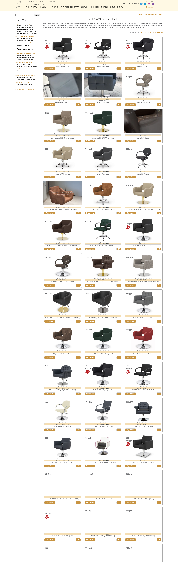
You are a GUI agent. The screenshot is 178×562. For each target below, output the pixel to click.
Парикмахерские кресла (25, 26)
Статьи (112, 7)
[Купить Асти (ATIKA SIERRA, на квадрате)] (118, 538)
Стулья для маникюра (24, 77)
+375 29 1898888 (147, 1)
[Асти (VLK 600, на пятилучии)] (143, 157)
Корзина (150, 7)
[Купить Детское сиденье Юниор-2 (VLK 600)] (118, 466)
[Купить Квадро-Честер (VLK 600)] (118, 502)
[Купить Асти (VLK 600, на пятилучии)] (159, 177)
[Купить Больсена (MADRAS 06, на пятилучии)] (78, 104)
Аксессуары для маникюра (26, 79)
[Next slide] (79, 49)
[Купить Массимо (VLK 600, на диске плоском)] (118, 321)
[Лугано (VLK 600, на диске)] (103, 374)
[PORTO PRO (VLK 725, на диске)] (143, 302)
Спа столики (21, 73)
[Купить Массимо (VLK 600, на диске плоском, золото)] (78, 321)
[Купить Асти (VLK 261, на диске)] (78, 429)
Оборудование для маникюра (25, 75)
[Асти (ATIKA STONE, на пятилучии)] (143, 85)
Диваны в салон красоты (25, 84)
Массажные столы (23, 64)
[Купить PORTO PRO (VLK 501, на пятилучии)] (118, 104)
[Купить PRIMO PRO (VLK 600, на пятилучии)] (78, 68)
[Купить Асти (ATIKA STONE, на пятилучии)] (159, 104)
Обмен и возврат (95, 7)
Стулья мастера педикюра (25, 58)
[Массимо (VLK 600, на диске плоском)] (103, 302)
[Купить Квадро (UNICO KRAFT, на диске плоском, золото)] (78, 141)
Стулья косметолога (24, 51)
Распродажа (19, 87)
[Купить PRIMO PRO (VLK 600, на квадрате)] (159, 466)
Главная (29, 7)
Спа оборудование (21, 69)
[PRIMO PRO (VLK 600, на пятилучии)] (62, 49)
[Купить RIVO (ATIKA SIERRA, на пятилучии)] (118, 213)
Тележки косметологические (27, 49)
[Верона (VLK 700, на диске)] (143, 410)
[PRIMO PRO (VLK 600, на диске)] (143, 229)
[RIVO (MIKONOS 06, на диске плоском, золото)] (143, 193)
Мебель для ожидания (22, 82)
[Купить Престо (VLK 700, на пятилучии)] (159, 141)
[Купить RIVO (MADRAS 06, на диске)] (118, 357)
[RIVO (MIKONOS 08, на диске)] (143, 338)
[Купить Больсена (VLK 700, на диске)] (78, 466)
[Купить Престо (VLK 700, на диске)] (118, 429)
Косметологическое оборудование (27, 43)
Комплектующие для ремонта (27, 34)
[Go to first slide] (79, 85)
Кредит (105, 7)
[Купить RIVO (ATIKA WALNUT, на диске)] (78, 357)
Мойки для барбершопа (25, 40)
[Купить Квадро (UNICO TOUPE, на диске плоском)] (159, 285)
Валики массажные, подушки (27, 66)
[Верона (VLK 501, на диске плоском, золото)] (103, 265)
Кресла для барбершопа (25, 38)
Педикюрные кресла (24, 55)
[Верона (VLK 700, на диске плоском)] (62, 374)
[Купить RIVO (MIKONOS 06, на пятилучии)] (78, 177)
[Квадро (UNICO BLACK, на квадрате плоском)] (62, 482)
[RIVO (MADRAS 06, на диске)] (103, 338)
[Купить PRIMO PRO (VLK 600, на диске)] (159, 249)
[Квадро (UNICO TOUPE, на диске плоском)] (143, 265)
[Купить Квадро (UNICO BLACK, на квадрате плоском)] (78, 502)
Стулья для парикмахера (25, 30)
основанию (159, 32)
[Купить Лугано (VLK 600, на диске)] (118, 393)
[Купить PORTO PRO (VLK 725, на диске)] (159, 321)
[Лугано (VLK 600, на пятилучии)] (143, 49)
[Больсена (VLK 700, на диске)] (62, 446)
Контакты (119, 7)
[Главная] (134, 15)
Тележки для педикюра (25, 59)
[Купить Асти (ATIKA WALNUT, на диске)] (78, 285)
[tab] (58, 61)
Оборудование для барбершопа (25, 36)
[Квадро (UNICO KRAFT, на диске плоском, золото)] (62, 121)
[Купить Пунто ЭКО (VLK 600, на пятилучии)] (118, 68)
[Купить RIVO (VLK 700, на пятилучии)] (118, 177)
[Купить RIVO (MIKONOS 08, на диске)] (159, 357)
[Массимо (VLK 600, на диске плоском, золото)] (62, 302)
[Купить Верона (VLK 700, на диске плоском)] (78, 393)
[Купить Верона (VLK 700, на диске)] (159, 429)
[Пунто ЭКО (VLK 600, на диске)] (143, 374)
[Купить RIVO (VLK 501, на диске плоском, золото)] (78, 249)
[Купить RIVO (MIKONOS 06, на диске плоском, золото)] (159, 213)
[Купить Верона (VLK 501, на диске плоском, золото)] (118, 285)
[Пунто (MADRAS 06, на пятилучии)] (103, 229)
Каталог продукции (40, 7)
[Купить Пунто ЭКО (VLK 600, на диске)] (159, 393)
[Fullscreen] (79, 95)
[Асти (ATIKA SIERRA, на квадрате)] (103, 518)
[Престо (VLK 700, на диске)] (103, 410)
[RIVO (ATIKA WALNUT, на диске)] (62, 338)
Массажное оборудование (24, 62)
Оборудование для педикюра (25, 54)
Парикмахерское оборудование (25, 24)
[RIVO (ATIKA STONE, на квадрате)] (143, 518)
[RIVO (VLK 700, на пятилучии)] (103, 157)
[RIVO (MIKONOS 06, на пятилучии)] (62, 157)
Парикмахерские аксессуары (26, 32)
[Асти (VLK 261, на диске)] (62, 410)
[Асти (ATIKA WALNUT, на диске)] (62, 265)
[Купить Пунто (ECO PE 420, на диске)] (159, 502)
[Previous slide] (45, 85)
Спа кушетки (21, 71)
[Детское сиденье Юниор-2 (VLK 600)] (103, 446)
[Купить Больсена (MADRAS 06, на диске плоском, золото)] (118, 141)
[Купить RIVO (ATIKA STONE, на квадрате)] (159, 538)
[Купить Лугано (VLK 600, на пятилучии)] (159, 68)
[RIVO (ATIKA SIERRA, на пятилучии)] (103, 193)
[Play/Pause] (45, 95)
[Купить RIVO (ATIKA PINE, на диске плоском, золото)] (78, 213)
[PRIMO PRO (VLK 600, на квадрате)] (143, 446)
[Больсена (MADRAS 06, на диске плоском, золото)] (103, 121)
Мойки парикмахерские (25, 28)
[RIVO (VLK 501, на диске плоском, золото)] (62, 229)
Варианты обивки (66, 7)
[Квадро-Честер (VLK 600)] (103, 482)
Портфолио (54, 7)
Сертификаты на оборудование (25, 89)
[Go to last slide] (45, 49)
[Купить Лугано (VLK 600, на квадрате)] (78, 538)
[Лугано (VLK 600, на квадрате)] (62, 518)
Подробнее (49, 68)
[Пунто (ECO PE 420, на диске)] (143, 482)
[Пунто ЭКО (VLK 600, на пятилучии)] (103, 49)
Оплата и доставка (81, 7)
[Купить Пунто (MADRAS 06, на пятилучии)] (118, 249)
